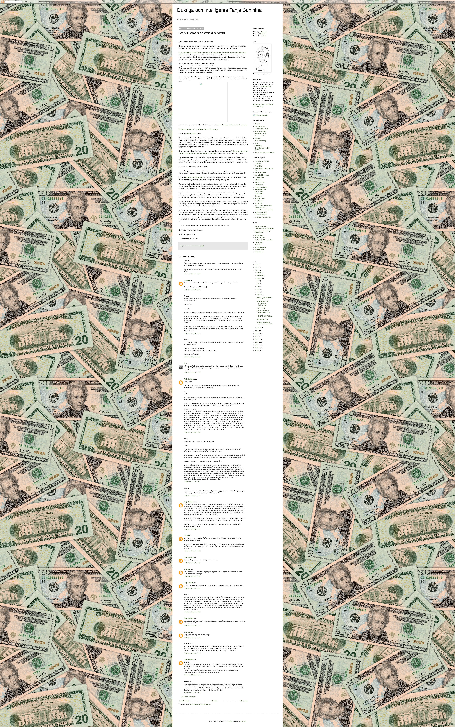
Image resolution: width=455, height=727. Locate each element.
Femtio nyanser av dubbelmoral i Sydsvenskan (262, 303)
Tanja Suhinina (189, 379)
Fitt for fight (258, 146)
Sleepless (258, 164)
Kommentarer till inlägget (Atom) (200, 704)
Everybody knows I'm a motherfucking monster (265, 316)
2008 (257, 347)
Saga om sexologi (260, 131)
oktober (259, 272)
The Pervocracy (260, 126)
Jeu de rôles (259, 185)
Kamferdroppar (259, 177)
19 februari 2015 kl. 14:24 (192, 626)
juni (258, 284)
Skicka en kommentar (188, 697)
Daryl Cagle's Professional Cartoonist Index (263, 206)
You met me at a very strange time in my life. (265, 323)
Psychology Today (260, 133)
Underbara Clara (260, 226)
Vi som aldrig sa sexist (262, 161)
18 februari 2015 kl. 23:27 (192, 357)
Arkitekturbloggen (260, 247)
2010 (257, 342)
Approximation (259, 249)
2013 (257, 334)
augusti (259, 278)
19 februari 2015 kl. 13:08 (192, 576)
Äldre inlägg (243, 701)
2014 (257, 331)
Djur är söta (258, 203)
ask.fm (264, 36)
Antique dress (259, 252)
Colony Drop (259, 242)
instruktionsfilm (266, 86)
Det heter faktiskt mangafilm (264, 240)
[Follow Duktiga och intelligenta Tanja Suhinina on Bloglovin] (260, 115)
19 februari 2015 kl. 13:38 (192, 612)
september (260, 275)
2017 (257, 264)
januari (259, 327)
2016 (257, 267)
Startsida (214, 701)
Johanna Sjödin (260, 182)
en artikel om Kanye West (194, 177)
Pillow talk (258, 138)
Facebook (264, 32)
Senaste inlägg (184, 701)
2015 (257, 270)
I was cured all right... (261, 187)
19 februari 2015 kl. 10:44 (192, 432)
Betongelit (258, 245)
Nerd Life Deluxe (260, 172)
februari (259, 295)
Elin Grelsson (259, 201)
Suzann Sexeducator (261, 129)
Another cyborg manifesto (263, 217)
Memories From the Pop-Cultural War (263, 231)
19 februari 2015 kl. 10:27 (192, 373)
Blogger (243, 721)
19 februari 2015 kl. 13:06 (192, 563)
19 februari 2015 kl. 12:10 (192, 482)
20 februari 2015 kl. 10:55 (192, 675)
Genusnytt (258, 196)
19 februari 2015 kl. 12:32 (192, 495)
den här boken (191, 133)
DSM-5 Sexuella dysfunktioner (264, 152)
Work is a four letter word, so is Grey (265, 298)
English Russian (260, 237)
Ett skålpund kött (260, 198)
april (258, 289)
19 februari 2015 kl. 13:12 (192, 588)
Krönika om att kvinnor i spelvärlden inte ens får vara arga (198, 129)
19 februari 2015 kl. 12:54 (192, 529)
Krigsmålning (261, 308)
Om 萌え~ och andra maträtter (264, 228)
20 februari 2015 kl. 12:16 (192, 693)
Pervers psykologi (260, 141)
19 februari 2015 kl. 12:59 (192, 551)
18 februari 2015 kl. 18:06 (192, 289)
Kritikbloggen (259, 235)
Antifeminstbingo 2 (261, 212)
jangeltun (231, 721)
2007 (257, 350)
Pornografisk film (260, 136)
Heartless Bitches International (260, 190)
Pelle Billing (258, 166)
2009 (257, 345)
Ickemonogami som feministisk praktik (263, 311)
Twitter (262, 34)
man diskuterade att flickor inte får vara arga (232, 125)
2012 (257, 336)
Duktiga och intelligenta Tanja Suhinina (219, 10)
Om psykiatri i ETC (262, 319)
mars (258, 292)
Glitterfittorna (259, 194)
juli (258, 281)
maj (258, 286)
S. (184, 363)
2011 (257, 339)
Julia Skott (258, 180)
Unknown (187, 280)
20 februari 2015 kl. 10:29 (192, 653)
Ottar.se (257, 143)
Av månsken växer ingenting (264, 210)
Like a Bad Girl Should (262, 175)
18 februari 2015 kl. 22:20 (192, 333)
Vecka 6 (257, 124)
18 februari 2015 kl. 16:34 (192, 274)
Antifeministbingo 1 (261, 214)
